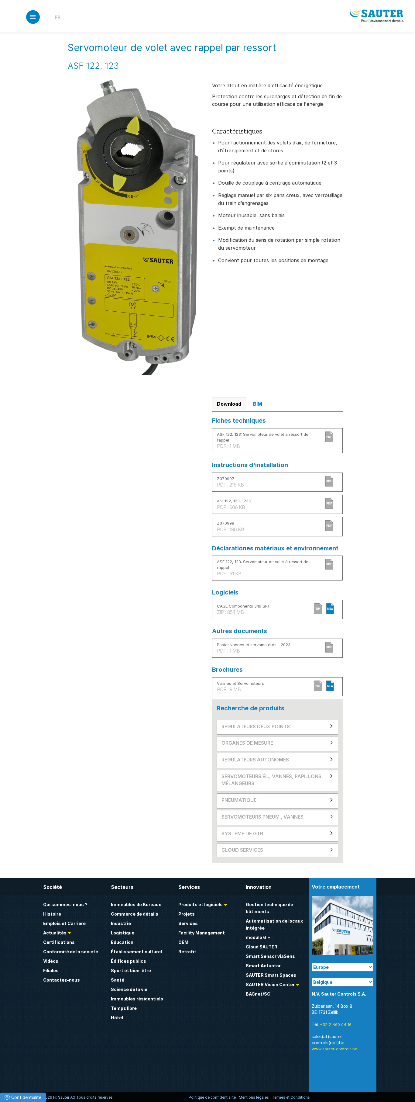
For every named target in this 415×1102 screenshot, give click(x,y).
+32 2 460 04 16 (336, 1024)
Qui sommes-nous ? (65, 904)
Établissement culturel (136, 951)
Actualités (55, 932)
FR (57, 17)
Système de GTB (242, 833)
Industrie (121, 923)
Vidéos (50, 961)
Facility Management (201, 932)
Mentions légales (254, 1097)
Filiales (51, 970)
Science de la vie (129, 989)
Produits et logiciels (200, 904)
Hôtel (117, 1017)
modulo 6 (256, 937)
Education (122, 942)
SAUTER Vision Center (270, 984)
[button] (23, 1097)
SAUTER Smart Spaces (271, 975)
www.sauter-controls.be (334, 1048)
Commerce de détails (134, 914)
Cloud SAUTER (261, 946)
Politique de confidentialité (212, 1097)
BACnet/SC (258, 993)
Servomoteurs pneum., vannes (262, 817)
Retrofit (187, 951)
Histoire (52, 914)
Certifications (59, 942)
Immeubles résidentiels (137, 998)
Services (188, 923)
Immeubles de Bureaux (136, 904)
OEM (183, 942)
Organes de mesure (247, 743)
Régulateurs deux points (255, 726)
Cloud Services (242, 850)
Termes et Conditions (291, 1097)
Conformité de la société (70, 951)
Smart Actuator (263, 965)
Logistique (122, 932)
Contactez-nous (61, 979)
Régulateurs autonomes (255, 760)
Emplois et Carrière (64, 923)
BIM (257, 404)
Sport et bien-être (131, 970)
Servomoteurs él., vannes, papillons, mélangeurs (272, 779)
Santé (117, 979)
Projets (186, 914)
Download (229, 404)
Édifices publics (128, 961)
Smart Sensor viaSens (270, 956)
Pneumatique (238, 800)
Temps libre (124, 1008)
